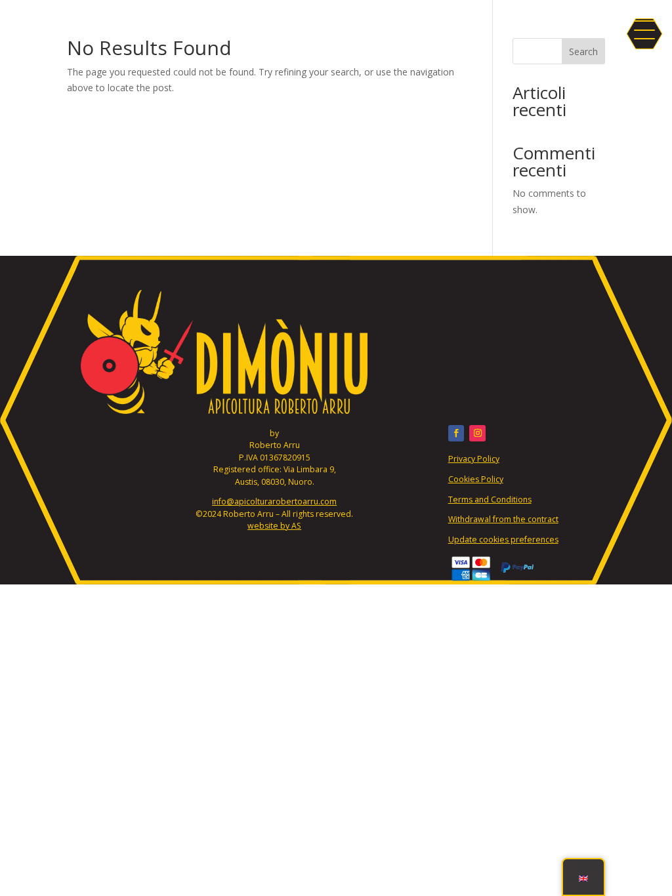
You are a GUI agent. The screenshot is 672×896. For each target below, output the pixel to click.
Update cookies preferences (503, 539)
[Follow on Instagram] (477, 433)
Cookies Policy (475, 479)
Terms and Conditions (490, 499)
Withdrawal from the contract (503, 519)
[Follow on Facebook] (456, 433)
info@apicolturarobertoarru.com (274, 501)
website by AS (274, 525)
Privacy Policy (473, 458)
